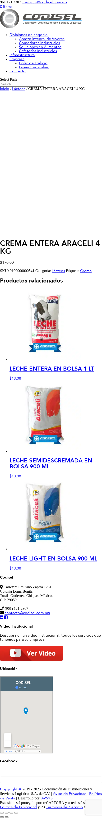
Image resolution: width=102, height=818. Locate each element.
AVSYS (47, 798)
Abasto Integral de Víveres (42, 39)
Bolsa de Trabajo (33, 63)
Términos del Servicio (64, 807)
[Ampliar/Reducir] (2, 812)
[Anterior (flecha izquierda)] (2, 817)
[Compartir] (11, 812)
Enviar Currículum (34, 67)
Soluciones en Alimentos (40, 47)
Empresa (16, 59)
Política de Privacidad (18, 807)
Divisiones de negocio (28, 35)
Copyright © (11, 789)
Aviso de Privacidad (70, 794)
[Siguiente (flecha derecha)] (7, 817)
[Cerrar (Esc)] (16, 812)
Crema (86, 271)
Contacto (17, 71)
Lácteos (18, 89)
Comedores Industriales (39, 43)
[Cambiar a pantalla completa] (7, 812)
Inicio (4, 89)
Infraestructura (22, 55)
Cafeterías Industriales (38, 51)
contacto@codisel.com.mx (27, 613)
